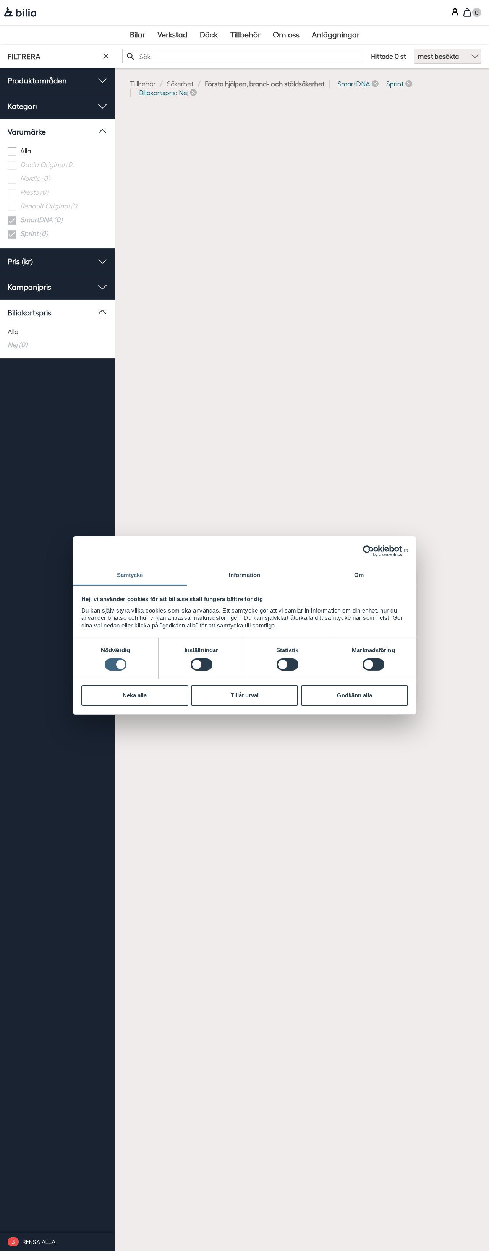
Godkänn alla (354, 695)
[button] (358, 83)
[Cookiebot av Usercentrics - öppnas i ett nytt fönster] (374, 550)
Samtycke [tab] (130, 575)
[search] (242, 56)
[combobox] (242, 56)
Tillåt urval (245, 695)
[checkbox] (57, 151)
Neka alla (135, 695)
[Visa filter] (106, 56)
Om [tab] (359, 575)
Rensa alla (39, 1241)
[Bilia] (20, 12)
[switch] (201, 664)
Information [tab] (244, 575)
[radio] (57, 331)
